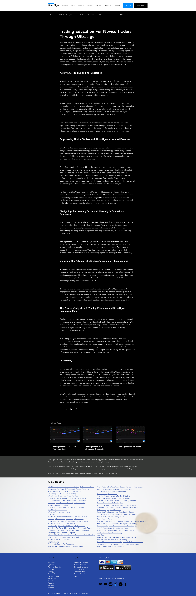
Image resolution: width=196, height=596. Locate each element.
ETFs (121, 15)
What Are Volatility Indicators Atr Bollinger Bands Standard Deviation (121, 521)
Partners (51, 583)
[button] (143, 15)
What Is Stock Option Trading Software (62, 523)
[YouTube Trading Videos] (105, 584)
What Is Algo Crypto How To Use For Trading (64, 496)
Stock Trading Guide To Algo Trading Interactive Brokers (117, 514)
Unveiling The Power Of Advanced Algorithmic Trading (116, 537)
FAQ (75, 576)
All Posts (52, 15)
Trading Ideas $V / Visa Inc (129, 446)
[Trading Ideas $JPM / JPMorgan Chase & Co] (97, 434)
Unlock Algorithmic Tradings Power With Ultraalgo (66, 507)
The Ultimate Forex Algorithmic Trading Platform (65, 546)
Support (51, 588)
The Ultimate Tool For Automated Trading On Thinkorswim (118, 544)
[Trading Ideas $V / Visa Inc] (130, 434)
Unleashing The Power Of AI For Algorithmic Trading (67, 503)
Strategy (51, 572)
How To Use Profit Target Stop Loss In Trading (64, 537)
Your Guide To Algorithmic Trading (109, 533)
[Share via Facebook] (61, 409)
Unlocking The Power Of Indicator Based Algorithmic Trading (70, 528)
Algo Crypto (101, 535)
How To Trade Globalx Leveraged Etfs (110, 546)
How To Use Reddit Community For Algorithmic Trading (117, 523)
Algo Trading (80, 15)
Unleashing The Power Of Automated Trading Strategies (68, 530)
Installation (52, 578)
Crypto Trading (53, 542)
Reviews (51, 585)
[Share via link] (76, 409)
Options (51, 565)
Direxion (114, 15)
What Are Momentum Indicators (59, 512)
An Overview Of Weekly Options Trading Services (114, 489)
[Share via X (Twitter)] (66, 409)
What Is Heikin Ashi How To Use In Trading (112, 540)
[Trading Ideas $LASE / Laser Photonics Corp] (65, 434)
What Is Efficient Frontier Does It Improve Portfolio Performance (120, 542)
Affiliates (51, 581)
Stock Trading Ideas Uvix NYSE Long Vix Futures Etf (66, 526)
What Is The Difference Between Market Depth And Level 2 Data (71, 487)
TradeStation (91, 15)
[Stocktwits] (115, 584)
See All (143, 423)
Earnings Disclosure (81, 567)
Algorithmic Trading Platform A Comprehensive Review (116, 505)
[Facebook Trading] (126, 584)
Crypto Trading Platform (105, 519)
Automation (52, 574)
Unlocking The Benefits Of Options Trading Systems (67, 498)
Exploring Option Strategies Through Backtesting (66, 519)
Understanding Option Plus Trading (109, 510)
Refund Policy (79, 569)
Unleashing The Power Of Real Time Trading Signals (115, 512)
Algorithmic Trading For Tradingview (61, 544)
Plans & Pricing (53, 576)
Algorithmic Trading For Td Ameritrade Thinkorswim (67, 500)
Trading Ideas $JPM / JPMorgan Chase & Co (95, 447)
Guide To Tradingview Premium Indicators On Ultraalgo (116, 526)
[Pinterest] (120, 584)
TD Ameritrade (103, 15)
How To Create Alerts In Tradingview (110, 503)
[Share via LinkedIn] (71, 409)
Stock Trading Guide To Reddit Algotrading (112, 491)
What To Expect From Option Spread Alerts (112, 528)
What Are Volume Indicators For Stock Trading (113, 496)
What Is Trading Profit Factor (107, 494)
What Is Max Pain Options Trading (60, 539)
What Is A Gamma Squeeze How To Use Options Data (67, 517)
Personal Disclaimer (81, 565)
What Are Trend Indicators (57, 510)
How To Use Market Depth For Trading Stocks (113, 498)
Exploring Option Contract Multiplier (61, 533)
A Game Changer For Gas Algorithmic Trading (64, 491)
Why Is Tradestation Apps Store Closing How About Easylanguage (120, 487)
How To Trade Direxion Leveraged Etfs (110, 517)
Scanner (51, 569)
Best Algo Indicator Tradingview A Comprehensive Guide (117, 507)
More (128, 15)
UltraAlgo (53, 5)
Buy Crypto (52, 514)
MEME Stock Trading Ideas (66, 15)
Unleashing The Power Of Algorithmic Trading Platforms (68, 489)
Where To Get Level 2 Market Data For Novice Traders (116, 530)
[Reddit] (110, 584)
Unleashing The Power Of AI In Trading (62, 494)
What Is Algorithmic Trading (58, 505)
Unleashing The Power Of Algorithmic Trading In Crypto (68, 521)
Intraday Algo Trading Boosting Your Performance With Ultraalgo (71, 535)
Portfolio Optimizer (55, 567)
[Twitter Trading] (100, 584)
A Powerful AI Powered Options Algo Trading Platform (116, 501)
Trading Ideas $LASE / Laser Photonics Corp (64, 447)
